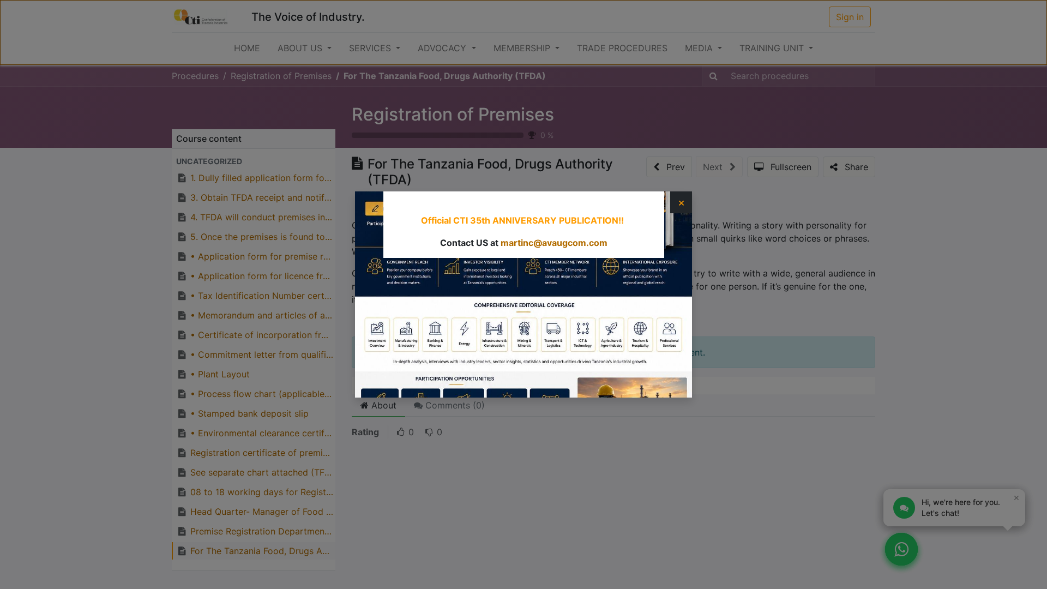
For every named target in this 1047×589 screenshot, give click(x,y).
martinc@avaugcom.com (554, 242)
